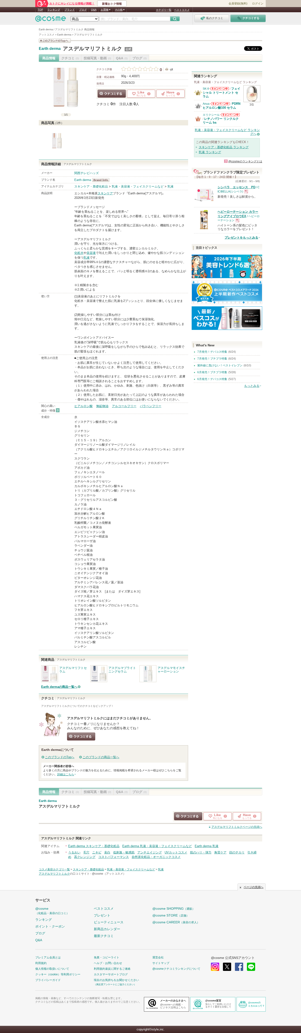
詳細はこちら (65, 774)
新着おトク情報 (112, 3)
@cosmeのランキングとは (245, 161)
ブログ (83, 9)
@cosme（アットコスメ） (109, 873)
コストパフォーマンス (113, 857)
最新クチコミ (104, 936)
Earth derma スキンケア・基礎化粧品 (93, 846)
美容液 (91, 253)
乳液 (170, 186)
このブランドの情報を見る (55, 40)
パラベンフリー (150, 406)
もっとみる (251, 386)
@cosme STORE (170, 915)
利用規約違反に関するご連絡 (112, 968)
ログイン (257, 3)
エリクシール (211, 114)
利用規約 (41, 963)
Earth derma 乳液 (206, 846)
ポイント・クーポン (50, 926)
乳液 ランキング (210, 152)
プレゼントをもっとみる (241, 237)
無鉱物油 (102, 406)
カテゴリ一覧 (163, 9)
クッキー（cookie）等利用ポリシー (57, 974)
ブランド (69, 9)
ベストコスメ (182, 9)
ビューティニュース (108, 922)
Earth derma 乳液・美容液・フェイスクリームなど (157, 846)
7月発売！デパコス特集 (212, 351)
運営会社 (158, 957)
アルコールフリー (124, 406)
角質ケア (220, 852)
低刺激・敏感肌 (124, 852)
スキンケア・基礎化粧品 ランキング (224, 147)
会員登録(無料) (238, 3)
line (251, 967)
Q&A (93, 9)
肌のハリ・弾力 (200, 852)
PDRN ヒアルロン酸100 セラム (221, 105)
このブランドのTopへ (59, 757)
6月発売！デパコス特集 (212, 379)
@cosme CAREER (176, 922)
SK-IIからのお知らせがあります (219, 88)
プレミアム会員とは (48, 957)
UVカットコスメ (176, 852)
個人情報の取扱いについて (52, 968)
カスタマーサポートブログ (111, 974)
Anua (206, 103)
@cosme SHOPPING (173, 908)
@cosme (52, 911)
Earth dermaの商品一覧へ (59, 687)
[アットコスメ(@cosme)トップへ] (50, 20)
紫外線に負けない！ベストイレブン (219, 365)
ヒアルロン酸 (83, 406)
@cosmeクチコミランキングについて (176, 968)
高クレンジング (84, 857)
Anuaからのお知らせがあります (220, 103)
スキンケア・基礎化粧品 (91, 186)
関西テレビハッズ (86, 173)
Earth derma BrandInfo (102, 180)
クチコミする (112, 94)
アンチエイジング (149, 852)
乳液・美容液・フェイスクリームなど (138, 186)
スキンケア (105, 193)
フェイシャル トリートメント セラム (221, 92)
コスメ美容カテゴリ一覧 (54, 869)
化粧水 (78, 253)
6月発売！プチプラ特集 (212, 372)
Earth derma (50, 49)
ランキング (53, 9)
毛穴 (86, 852)
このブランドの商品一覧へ (101, 757)
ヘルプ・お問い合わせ (108, 963)
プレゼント (102, 915)
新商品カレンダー (107, 929)
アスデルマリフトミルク (92, 49)
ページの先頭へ (236, 827)
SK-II (206, 88)
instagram (215, 967)
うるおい (74, 852)
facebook (239, 967)
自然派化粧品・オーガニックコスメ (156, 857)
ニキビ (96, 852)
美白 (107, 852)
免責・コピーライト (106, 957)
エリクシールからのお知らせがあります (230, 114)
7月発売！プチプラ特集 (212, 358)
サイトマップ (160, 963)
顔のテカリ (237, 852)
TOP (40, 9)
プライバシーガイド (48, 980)
